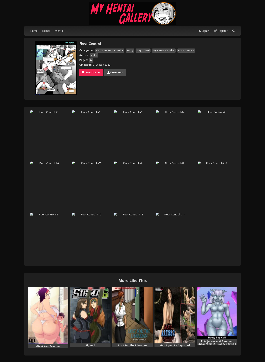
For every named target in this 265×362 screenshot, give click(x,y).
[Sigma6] (90, 315)
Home (33, 30)
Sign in (205, 30)
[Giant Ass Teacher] (48, 315)
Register (222, 30)
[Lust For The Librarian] (132, 315)
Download (116, 72)
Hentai (46, 30)
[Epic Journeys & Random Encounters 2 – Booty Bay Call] (217, 313)
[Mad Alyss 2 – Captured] (174, 315)
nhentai (59, 30)
